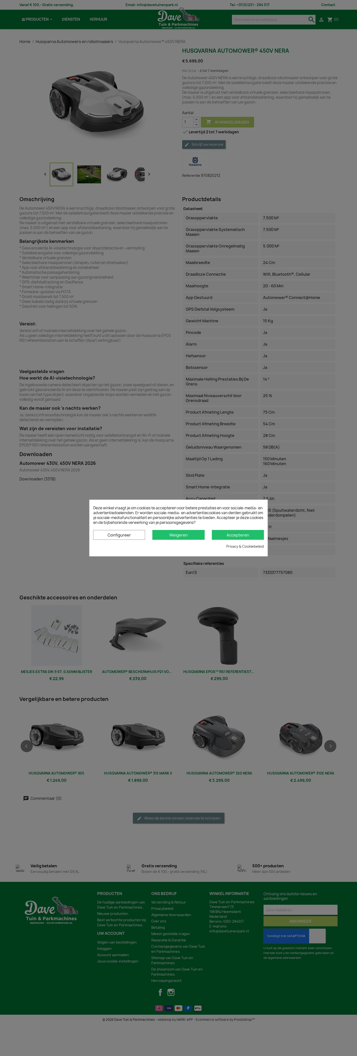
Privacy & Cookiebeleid (245, 546)
